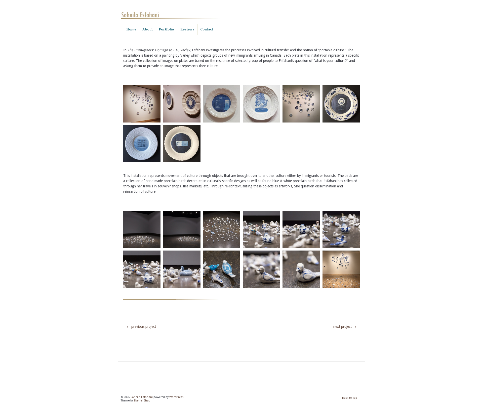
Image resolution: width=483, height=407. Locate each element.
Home (131, 29)
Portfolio (166, 29)
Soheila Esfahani (142, 397)
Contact (206, 29)
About (147, 29)
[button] (141, 104)
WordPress (176, 397)
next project (344, 326)
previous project (141, 326)
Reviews (187, 29)
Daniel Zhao (142, 400)
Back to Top (349, 397)
